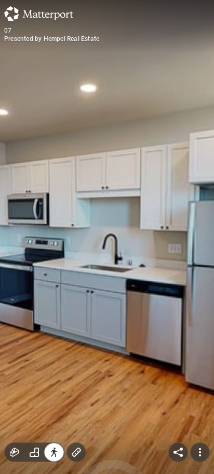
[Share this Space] (178, 452)
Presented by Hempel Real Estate (51, 38)
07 (7, 30)
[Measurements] (76, 452)
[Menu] (200, 452)
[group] (34, 452)
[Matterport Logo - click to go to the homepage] (38, 13)
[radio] (14, 452)
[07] (107, 237)
